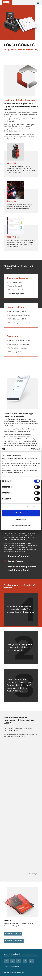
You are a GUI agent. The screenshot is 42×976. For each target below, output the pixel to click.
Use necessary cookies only (21, 525)
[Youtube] (31, 961)
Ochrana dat (21, 964)
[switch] (37, 487)
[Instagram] (6, 961)
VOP (35, 964)
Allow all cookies (21, 513)
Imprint (6, 964)
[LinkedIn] (12, 961)
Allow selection (21, 519)
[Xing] (18, 961)
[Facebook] (25, 961)
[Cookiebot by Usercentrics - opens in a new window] (31, 449)
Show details (31, 507)
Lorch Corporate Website (12, 966)
